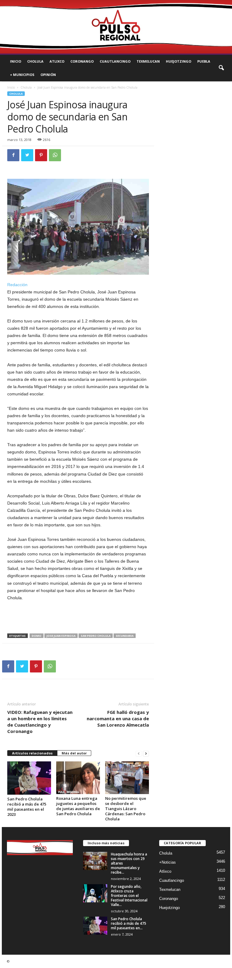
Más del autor (74, 753)
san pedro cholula (96, 636)
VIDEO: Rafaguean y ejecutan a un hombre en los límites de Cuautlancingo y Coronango (39, 721)
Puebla (203, 61)
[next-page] (146, 753)
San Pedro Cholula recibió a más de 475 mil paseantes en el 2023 (26, 806)
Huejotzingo (178, 61)
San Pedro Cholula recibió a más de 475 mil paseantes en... (128, 923)
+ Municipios (22, 74)
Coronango (82, 61)
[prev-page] (139, 753)
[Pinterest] (41, 155)
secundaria (125, 636)
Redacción (17, 284)
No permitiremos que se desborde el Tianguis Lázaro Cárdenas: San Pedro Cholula (125, 809)
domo (36, 636)
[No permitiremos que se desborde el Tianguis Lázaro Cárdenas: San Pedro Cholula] (127, 777)
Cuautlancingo (115, 61)
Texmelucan (148, 61)
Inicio (15, 61)
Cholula (35, 61)
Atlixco (57, 61)
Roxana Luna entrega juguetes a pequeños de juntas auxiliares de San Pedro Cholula (78, 806)
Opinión (48, 74)
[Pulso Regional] (116, 27)
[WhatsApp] (55, 155)
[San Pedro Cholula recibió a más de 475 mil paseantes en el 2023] (29, 778)
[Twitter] (27, 155)
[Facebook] (13, 155)
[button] (221, 68)
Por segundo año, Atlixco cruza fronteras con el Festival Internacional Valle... (129, 895)
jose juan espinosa (61, 636)
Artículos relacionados (32, 753)
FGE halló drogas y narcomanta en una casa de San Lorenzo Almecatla (118, 718)
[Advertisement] (78, 618)
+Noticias (167, 862)
